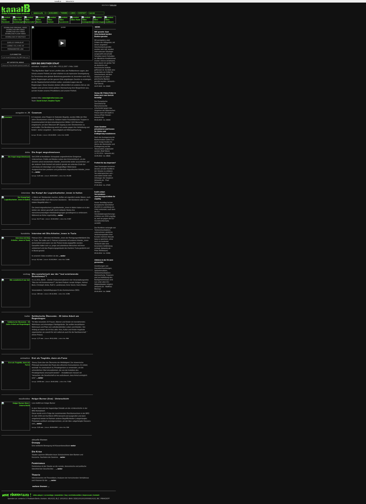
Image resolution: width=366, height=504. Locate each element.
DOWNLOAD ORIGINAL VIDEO (15, 27)
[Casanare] (15, 117)
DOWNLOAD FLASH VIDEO (15, 33)
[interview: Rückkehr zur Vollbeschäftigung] (7, 23)
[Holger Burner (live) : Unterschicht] (15, 403)
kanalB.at (58, 1)
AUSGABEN (53, 13)
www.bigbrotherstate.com (52, 98)
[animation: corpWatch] (110, 23)
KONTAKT (82, 13)
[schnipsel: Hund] (75, 23)
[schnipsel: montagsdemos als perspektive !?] (87, 23)
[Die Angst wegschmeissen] (15, 157)
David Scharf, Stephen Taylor (48, 101)
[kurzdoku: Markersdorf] (30, 23)
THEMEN (64, 13)
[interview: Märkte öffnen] (41, 23)
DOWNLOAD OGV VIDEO (15, 31)
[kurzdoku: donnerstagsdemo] (98, 23)
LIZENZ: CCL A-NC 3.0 (15, 46)
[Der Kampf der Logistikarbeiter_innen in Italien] (15, 197)
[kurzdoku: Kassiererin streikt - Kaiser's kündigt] (64, 23)
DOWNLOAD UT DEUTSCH (15, 37)
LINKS (72, 13)
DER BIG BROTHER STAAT (45, 63)
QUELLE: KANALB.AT (15, 42)
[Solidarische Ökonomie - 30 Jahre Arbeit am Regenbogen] (15, 322)
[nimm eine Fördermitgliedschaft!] (16, 496)
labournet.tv (70, 1)
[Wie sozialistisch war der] (15, 280)
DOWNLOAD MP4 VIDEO (15, 29)
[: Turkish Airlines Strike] (53, 23)
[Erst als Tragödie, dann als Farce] (15, 362)
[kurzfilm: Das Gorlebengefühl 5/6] (18, 23)
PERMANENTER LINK (15, 49)
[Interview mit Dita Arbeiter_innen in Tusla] (15, 238)
